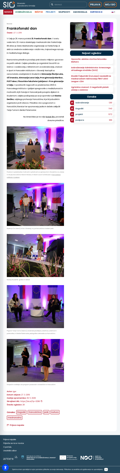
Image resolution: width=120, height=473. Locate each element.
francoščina (35, 412)
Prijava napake (9, 439)
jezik (46, 412)
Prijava (95, 4)
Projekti (50, 12)
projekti (79, 114)
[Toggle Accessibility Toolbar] (5, 467)
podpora (79, 120)
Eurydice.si (96, 12)
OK (106, 469)
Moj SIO (110, 4)
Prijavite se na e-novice (13, 443)
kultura (54, 412)
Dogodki (21, 412)
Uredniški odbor (10, 450)
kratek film (50, 117)
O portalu (7, 447)
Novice (8, 12)
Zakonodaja (80, 12)
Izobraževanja (23, 12)
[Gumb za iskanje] (52, 4)
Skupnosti (64, 12)
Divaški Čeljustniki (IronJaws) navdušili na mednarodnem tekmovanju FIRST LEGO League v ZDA (91, 79)
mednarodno (14, 417)
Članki (9, 33)
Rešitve (39, 12)
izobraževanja (82, 102)
